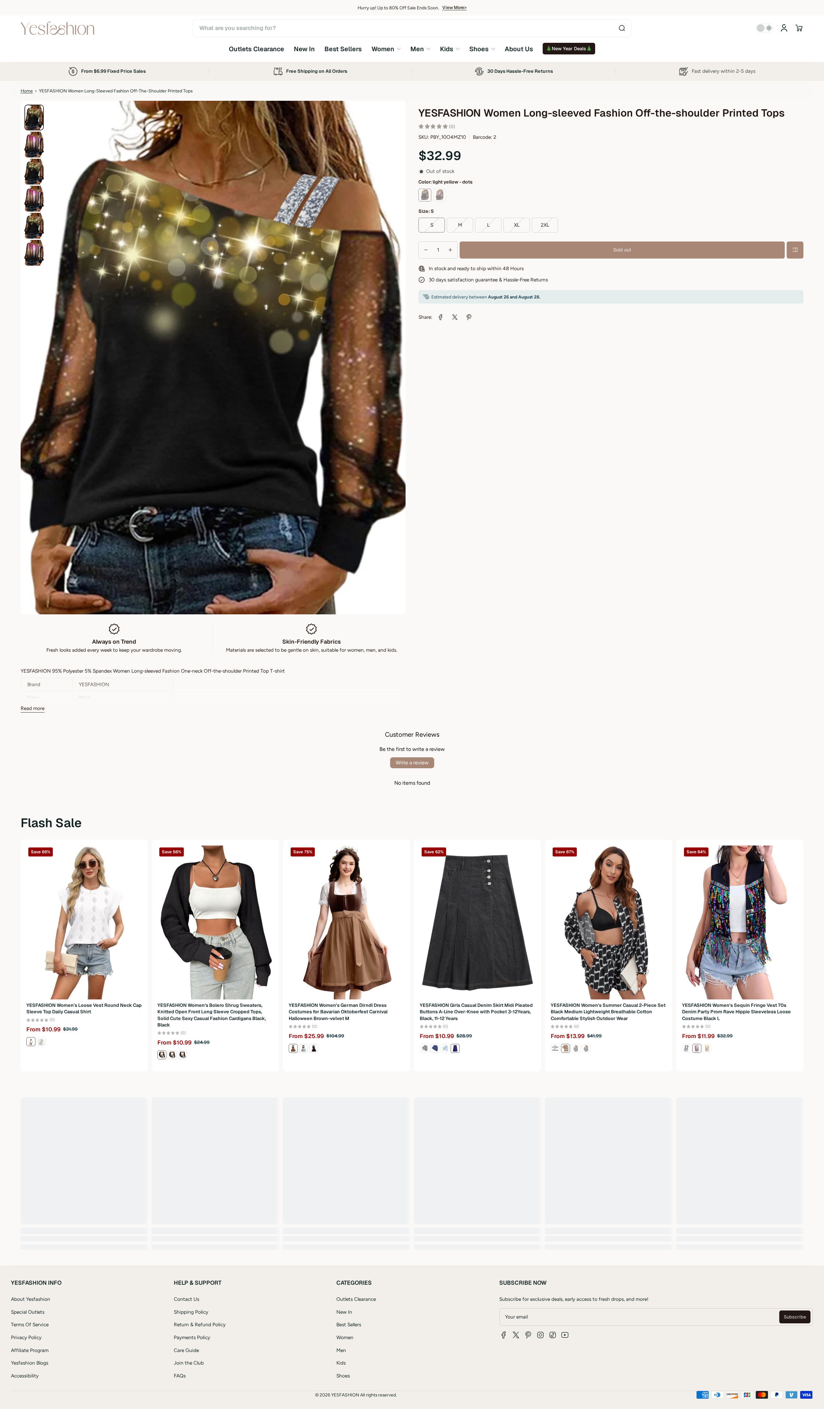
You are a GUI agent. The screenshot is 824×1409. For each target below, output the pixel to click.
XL (517, 225)
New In (344, 1312)
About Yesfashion (30, 1299)
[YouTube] (565, 1335)
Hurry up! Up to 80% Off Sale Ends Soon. (398, 7)
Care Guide (186, 1350)
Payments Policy (192, 1337)
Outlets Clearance (356, 1299)
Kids (341, 1363)
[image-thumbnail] (34, 117)
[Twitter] (516, 1335)
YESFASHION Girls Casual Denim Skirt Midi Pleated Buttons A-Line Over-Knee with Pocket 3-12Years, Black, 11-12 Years (476, 1011)
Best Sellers (348, 1324)
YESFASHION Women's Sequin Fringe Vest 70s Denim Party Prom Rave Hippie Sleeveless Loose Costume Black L (736, 1011)
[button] (798, 28)
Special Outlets (27, 1312)
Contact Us (186, 1299)
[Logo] (58, 28)
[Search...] (622, 28)
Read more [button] (32, 708)
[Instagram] (540, 1335)
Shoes (343, 1376)
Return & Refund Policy (200, 1324)
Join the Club (189, 1363)
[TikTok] (553, 1335)
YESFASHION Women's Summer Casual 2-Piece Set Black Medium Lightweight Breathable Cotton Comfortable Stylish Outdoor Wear (608, 1011)
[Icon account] (784, 28)
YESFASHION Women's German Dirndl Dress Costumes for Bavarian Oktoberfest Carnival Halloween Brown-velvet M (338, 1011)
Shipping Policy (191, 1312)
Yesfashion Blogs (29, 1363)
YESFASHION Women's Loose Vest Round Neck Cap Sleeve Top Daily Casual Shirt (84, 1008)
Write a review (412, 763)
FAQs (180, 1376)
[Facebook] (504, 1335)
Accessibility (25, 1376)
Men (341, 1350)
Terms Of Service (30, 1324)
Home (27, 90)
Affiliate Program (30, 1350)
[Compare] (795, 249)
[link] (386, 49)
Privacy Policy (26, 1337)
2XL (545, 225)
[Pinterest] (528, 1335)
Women (344, 1337)
